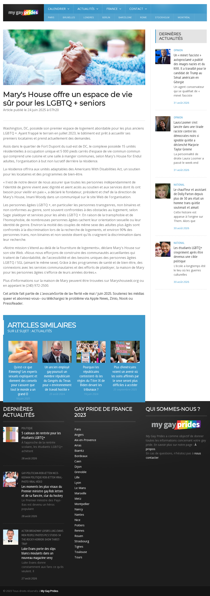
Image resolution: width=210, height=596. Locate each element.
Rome (143, 17)
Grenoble (80, 472)
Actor (25, 531)
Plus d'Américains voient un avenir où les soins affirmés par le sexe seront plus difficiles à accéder (125, 375)
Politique (27, 428)
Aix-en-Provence (85, 440)
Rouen (78, 536)
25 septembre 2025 (125, 389)
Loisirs (46, 531)
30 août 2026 (181, 228)
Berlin (106, 17)
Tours (78, 557)
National (179, 185)
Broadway (35, 531)
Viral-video (35, 481)
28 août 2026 (29, 458)
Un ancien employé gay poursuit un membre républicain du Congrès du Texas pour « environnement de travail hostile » (57, 378)
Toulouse (80, 552)
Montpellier (81, 504)
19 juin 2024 (91, 394)
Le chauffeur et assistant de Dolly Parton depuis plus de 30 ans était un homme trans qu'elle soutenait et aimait (190, 198)
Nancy (78, 509)
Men (24, 535)
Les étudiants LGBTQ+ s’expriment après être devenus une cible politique (188, 254)
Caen (77, 461)
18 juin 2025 (23, 398)
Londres (88, 17)
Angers (79, 435)
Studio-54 (55, 535)
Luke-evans (56, 531)
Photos (39, 535)
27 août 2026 (29, 578)
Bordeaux (80, 456)
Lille (77, 477)
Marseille (80, 493)
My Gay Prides (49, 591)
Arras (77, 445)
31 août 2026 (181, 103)
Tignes (78, 546)
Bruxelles (69, 17)
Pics (46, 535)
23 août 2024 (57, 394)
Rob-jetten (48, 477)
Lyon (77, 483)
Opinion (178, 50)
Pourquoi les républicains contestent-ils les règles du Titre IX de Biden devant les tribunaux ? (91, 378)
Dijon (78, 467)
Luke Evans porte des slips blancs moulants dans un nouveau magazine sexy (39, 553)
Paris (51, 17)
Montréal (184, 17)
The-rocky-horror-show (36, 539)
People (31, 535)
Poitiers (79, 525)
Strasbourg (81, 541)
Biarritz (79, 451)
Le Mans (80, 488)
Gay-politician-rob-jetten (37, 473)
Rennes (79, 530)
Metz (77, 498)
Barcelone (125, 17)
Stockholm (162, 17)
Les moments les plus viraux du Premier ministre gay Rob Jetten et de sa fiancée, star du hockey (42, 491)
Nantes (79, 514)
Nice (77, 520)
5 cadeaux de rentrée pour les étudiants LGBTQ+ (41, 435)
